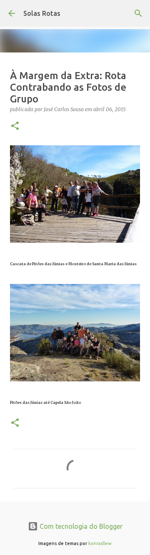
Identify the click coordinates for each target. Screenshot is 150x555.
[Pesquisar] (138, 13)
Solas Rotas (41, 13)
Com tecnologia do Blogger (80, 526)
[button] (15, 126)
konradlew (100, 543)
